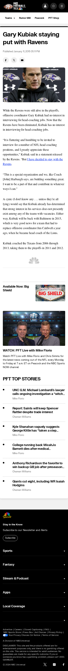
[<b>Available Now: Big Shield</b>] (50, 293)
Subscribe (10, 537)
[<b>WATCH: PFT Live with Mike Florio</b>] (34, 328)
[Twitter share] (14, 60)
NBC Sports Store (12, 632)
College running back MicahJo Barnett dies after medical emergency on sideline (34, 447)
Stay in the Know (12, 524)
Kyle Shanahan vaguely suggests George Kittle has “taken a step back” (36, 428)
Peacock (39, 18)
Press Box (28, 632)
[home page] (15, 6)
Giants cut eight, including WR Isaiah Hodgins (38, 483)
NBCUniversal (23, 640)
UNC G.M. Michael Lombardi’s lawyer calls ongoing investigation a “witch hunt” (38, 392)
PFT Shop (53, 18)
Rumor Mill (25, 18)
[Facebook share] (6, 60)
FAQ (47, 629)
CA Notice (35, 635)
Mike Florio (18, 398)
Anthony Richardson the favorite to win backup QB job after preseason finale (37, 465)
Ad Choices (40, 632)
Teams (8, 18)
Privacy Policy (55, 632)
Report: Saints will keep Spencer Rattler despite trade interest (35, 410)
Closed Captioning (33, 629)
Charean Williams (21, 417)
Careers (18, 629)
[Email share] (22, 60)
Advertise (7, 629)
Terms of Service (50, 635)
